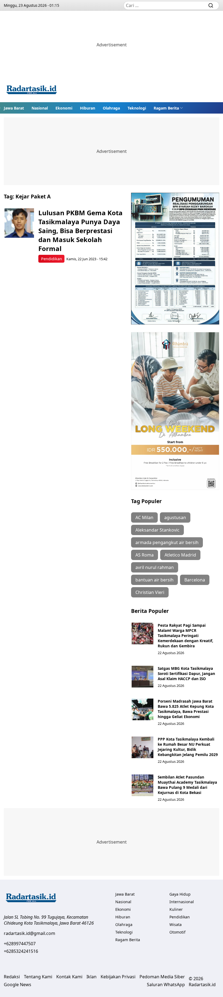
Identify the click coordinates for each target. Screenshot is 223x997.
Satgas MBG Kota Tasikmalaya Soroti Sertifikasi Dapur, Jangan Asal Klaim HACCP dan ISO (186, 673)
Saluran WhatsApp (166, 985)
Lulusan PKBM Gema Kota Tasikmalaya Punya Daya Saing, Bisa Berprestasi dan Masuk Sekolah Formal (80, 230)
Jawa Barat (14, 108)
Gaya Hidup (180, 894)
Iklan (91, 977)
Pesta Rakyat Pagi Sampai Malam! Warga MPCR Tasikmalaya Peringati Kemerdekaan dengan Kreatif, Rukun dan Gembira (185, 635)
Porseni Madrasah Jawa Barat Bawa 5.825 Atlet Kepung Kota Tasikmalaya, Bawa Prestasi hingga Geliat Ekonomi (186, 709)
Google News (17, 985)
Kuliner (176, 909)
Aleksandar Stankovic (157, 530)
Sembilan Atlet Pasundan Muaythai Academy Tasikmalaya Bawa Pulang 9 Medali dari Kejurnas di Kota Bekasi (187, 784)
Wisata (175, 924)
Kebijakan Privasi (118, 977)
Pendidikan (51, 258)
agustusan (175, 517)
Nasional (40, 108)
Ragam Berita (166, 108)
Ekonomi (63, 108)
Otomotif (177, 932)
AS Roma (144, 555)
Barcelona (194, 580)
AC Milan (144, 517)
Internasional (181, 901)
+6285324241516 (21, 951)
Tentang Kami (38, 977)
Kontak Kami (69, 977)
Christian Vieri (149, 592)
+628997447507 (20, 944)
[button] (168, 108)
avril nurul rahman (154, 567)
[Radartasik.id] (31, 90)
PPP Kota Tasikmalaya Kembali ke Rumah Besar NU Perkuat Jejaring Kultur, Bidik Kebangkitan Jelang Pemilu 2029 (188, 747)
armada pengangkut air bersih (167, 542)
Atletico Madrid (180, 555)
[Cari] (210, 5)
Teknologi (137, 108)
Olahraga (111, 108)
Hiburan (87, 108)
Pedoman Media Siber (162, 977)
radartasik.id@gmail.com (29, 933)
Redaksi (12, 977)
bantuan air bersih (154, 580)
